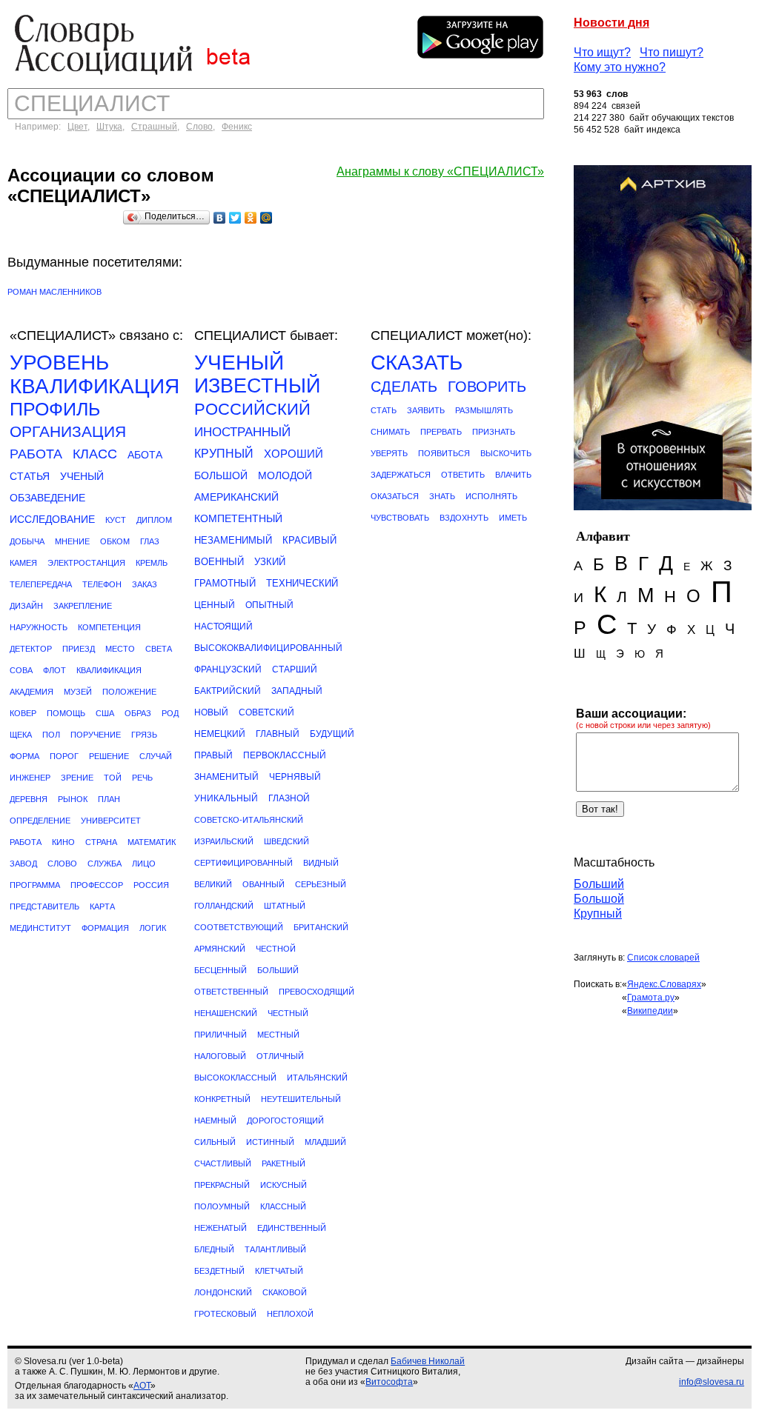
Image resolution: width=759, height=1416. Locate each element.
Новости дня (611, 22)
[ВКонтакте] (220, 217)
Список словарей (663, 957)
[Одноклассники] (251, 217)
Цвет (77, 126)
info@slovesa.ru (711, 1382)
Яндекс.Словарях (664, 984)
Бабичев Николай (428, 1361)
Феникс (237, 126)
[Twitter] (235, 217)
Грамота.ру (651, 997)
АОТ (141, 1385)
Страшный (154, 126)
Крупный (598, 913)
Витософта (389, 1382)
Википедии (650, 1011)
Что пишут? (671, 52)
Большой (599, 898)
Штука (109, 126)
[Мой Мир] (266, 217)
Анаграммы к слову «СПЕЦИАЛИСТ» (440, 171)
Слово (199, 126)
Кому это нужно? (620, 67)
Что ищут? (602, 52)
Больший (599, 884)
